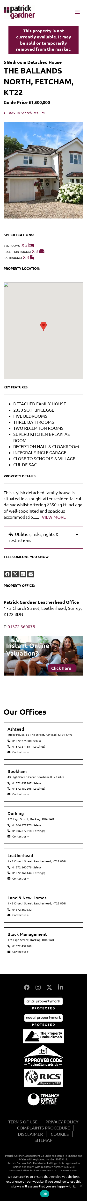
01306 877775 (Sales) (26, 825)
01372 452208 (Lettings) (28, 788)
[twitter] (15, 574)
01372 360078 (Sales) (26, 867)
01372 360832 (22, 909)
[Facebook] (27, 987)
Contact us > (20, 752)
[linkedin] (23, 574)
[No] (81, 1185)
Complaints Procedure (43, 1127)
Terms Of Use (22, 1121)
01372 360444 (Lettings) (28, 872)
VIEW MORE (54, 517)
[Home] (19, 17)
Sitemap (43, 1140)
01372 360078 (21, 626)
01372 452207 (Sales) (26, 783)
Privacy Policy (62, 1121)
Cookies (60, 1134)
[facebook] (7, 574)
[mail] (30, 574)
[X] (49, 987)
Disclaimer (30, 1134)
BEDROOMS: (12, 245)
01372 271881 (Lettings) (28, 746)
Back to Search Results (26, 113)
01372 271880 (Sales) (26, 740)
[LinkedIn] (60, 987)
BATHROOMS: (13, 257)
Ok (45, 1194)
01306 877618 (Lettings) (28, 830)
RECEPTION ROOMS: (17, 251)
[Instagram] (38, 987)
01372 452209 (22, 946)
